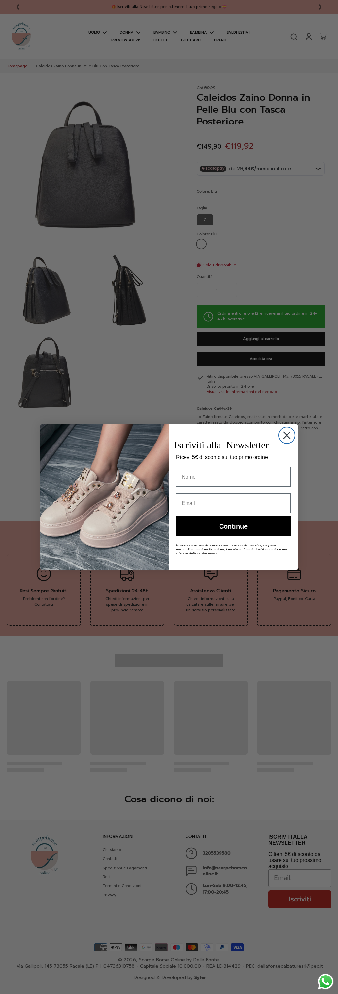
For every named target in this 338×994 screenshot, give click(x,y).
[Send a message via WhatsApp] (326, 982)
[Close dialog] (287, 435)
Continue (233, 526)
